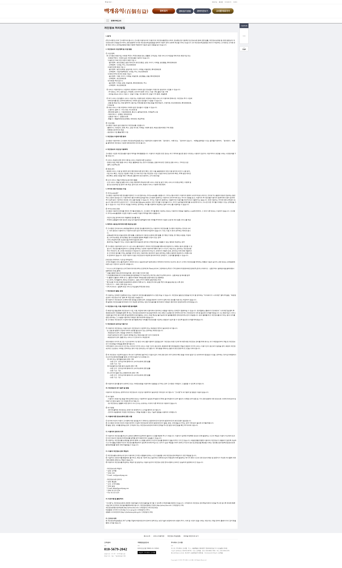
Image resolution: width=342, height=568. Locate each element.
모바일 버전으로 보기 (191, 536)
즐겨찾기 (109, 2)
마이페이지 (228, 2)
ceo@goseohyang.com (120, 475)
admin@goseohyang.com (121, 488)
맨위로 (244, 48)
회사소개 (147, 536)
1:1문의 (235, 2)
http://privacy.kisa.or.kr (164, 505)
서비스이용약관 (158, 536)
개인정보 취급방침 (173, 536)
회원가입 (214, 2)
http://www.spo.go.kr (130, 510)
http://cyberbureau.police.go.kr (131, 512)
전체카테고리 (116, 21)
